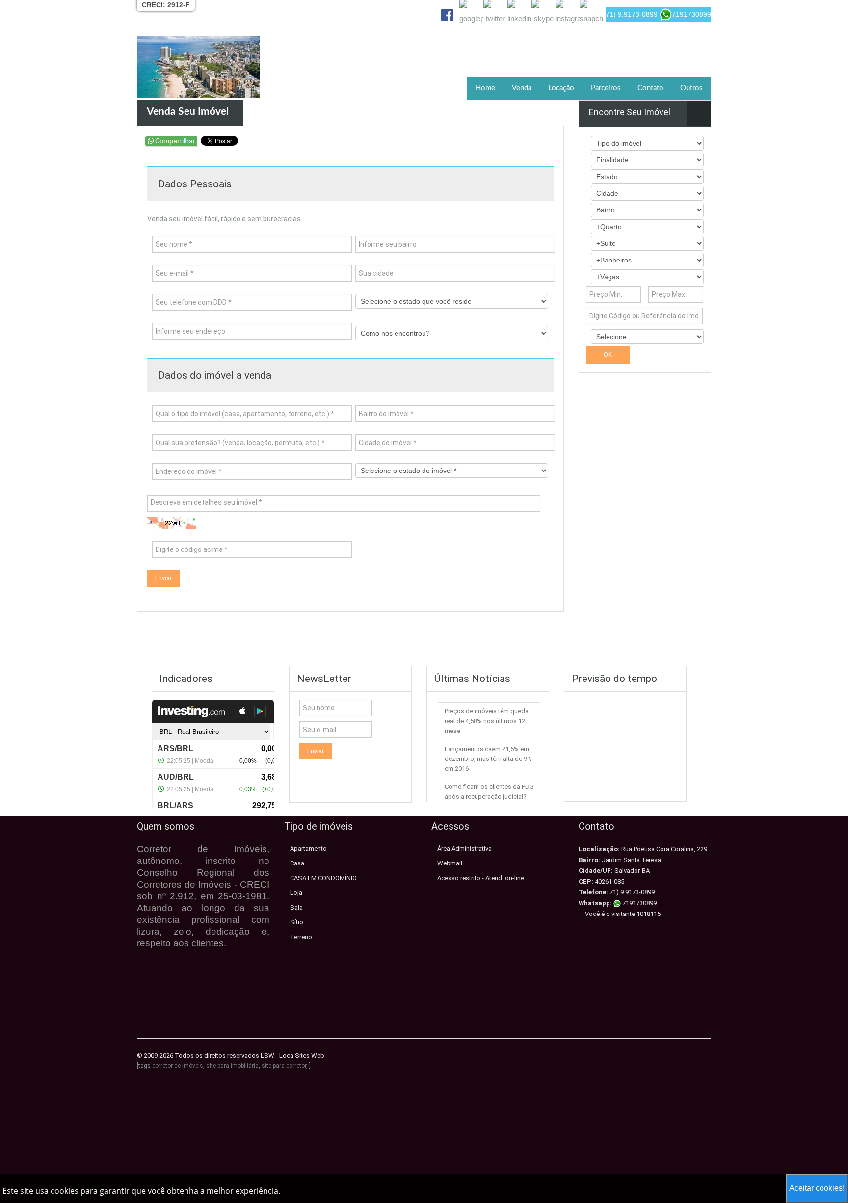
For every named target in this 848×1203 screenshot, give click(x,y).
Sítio (296, 922)
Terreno (301, 937)
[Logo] (198, 67)
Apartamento (308, 848)
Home (485, 88)
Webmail (449, 863)
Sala (296, 907)
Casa (297, 863)
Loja (296, 892)
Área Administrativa (464, 848)
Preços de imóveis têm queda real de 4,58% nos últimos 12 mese (487, 720)
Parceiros (606, 88)
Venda (521, 88)
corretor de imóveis (177, 1065)
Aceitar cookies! (817, 1188)
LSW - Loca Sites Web (292, 1055)
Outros (691, 88)
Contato (650, 88)
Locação (561, 88)
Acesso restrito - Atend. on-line (480, 878)
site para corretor (284, 1065)
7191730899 (639, 903)
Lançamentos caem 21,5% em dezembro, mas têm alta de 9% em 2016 (488, 758)
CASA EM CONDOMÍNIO (323, 878)
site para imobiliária (232, 1065)
